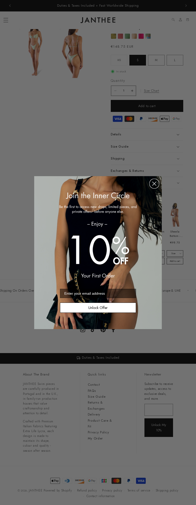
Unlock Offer (98, 307)
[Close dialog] (154, 183)
